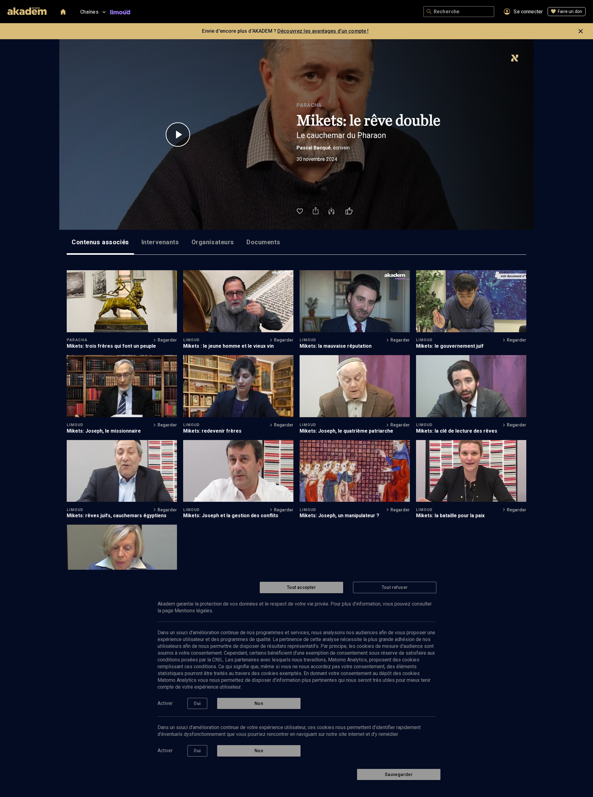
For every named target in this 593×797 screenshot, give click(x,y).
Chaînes (89, 12)
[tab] (100, 242)
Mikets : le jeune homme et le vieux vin (228, 346)
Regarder (167, 340)
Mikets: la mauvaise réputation (336, 346)
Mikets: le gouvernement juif (450, 346)
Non (258, 703)
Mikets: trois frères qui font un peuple (111, 346)
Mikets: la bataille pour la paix (450, 515)
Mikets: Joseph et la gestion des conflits (230, 515)
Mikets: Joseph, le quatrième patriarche (346, 431)
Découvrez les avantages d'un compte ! (323, 31)
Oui (197, 703)
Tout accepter (301, 587)
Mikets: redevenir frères (212, 431)
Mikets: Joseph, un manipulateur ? (339, 515)
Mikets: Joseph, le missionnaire (104, 431)
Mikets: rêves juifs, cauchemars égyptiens (116, 515)
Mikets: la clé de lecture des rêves (456, 431)
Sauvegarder (399, 774)
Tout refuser (395, 587)
